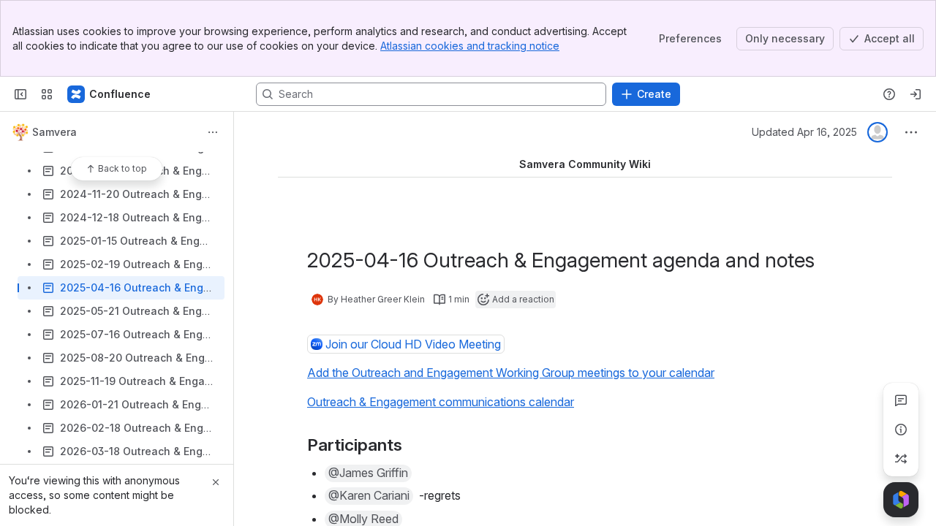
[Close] (215, 482)
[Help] (889, 94)
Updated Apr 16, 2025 (804, 132)
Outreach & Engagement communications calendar (440, 401)
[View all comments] (901, 400)
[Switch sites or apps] (46, 94)
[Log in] (915, 94)
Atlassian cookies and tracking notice (469, 45)
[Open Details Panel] (901, 429)
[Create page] (901, 458)
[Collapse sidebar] (20, 94)
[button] (368, 473)
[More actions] (213, 132)
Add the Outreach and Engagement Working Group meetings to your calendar (510, 372)
